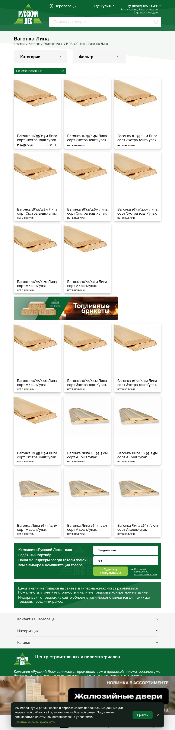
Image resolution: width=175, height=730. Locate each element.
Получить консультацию (110, 571)
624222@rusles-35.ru (146, 12)
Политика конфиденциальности (35, 722)
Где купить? (104, 6)
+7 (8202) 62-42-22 (143, 6)
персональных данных (145, 574)
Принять (142, 715)
